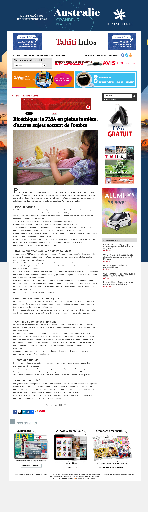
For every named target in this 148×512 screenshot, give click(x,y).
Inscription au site (90, 478)
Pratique (89, 55)
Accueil (17, 55)
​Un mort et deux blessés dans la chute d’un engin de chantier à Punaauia (118, 257)
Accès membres (58, 478)
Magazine (60, 55)
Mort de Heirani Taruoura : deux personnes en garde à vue (118, 283)
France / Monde (45, 55)
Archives (114, 55)
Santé (35, 96)
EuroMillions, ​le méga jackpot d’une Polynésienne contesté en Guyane (118, 246)
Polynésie (29, 55)
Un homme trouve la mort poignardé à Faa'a (115, 266)
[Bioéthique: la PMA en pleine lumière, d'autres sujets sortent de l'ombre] (55, 130)
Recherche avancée (110, 99)
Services (101, 55)
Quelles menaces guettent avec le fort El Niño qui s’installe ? (119, 275)
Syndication (80, 478)
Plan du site (69, 478)
